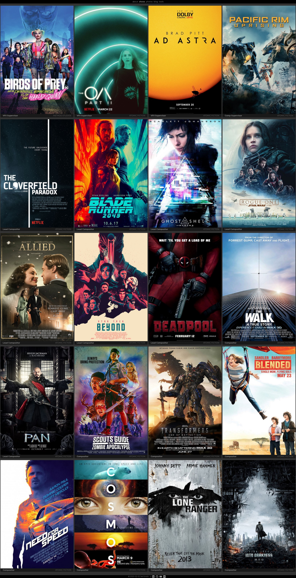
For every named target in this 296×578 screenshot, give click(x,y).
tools (161, 2)
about (135, 2)
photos (149, 2)
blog (156, 2)
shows (142, 2)
